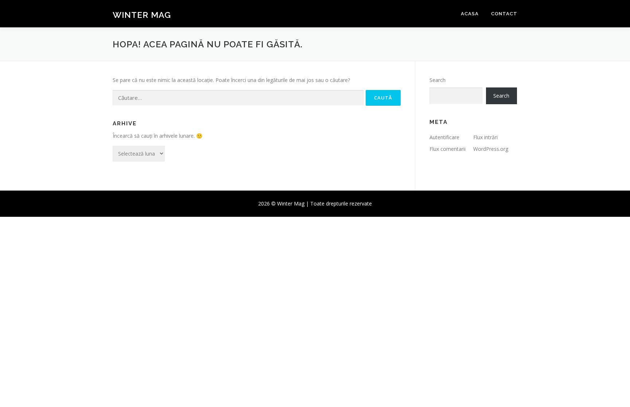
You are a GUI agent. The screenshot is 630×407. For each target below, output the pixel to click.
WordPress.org (490, 148)
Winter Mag (142, 15)
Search (437, 80)
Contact (504, 13)
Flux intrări (485, 137)
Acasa (470, 13)
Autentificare (444, 137)
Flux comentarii (447, 148)
